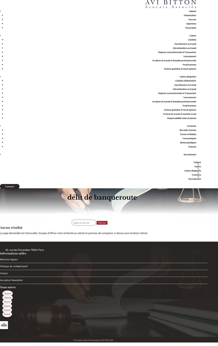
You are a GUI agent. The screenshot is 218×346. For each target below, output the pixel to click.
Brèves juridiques (188, 142)
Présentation (190, 15)
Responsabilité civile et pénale (181, 118)
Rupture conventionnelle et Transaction (177, 52)
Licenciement (190, 56)
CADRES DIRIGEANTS (185, 80)
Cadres (193, 35)
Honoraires (190, 27)
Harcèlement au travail (185, 44)
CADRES (192, 39)
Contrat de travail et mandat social (179, 114)
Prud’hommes (189, 64)
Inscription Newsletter (11, 280)
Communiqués (189, 138)
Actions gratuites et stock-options (180, 69)
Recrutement (190, 154)
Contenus (191, 126)
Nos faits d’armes (188, 130)
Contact (9, 186)
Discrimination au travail (184, 48)
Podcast (192, 146)
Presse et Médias (188, 134)
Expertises (191, 23)
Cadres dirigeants (188, 76)
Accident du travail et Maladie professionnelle (174, 60)
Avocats (192, 19)
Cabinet (192, 11)
